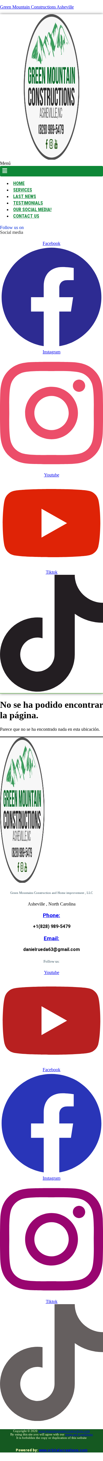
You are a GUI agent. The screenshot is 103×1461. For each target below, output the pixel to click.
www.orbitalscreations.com (63, 1450)
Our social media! (32, 209)
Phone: (51, 915)
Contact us (26, 216)
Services (22, 190)
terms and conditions (79, 1434)
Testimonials (28, 203)
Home (19, 183)
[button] (51, 168)
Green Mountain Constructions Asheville (37, 7)
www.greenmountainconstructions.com (64, 1431)
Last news (24, 196)
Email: (51, 938)
